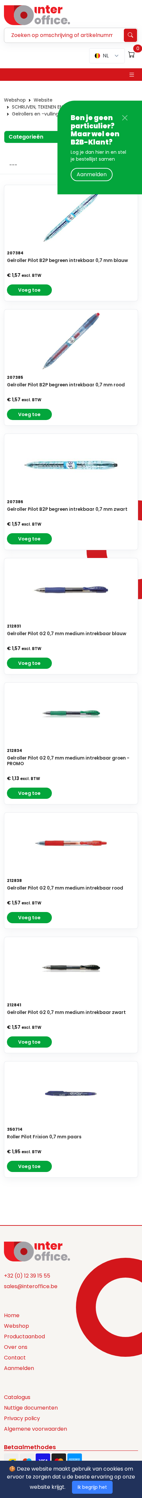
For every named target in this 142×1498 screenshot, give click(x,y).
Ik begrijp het (92, 1487)
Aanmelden (92, 174)
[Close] (125, 118)
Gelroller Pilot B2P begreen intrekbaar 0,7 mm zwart (67, 509)
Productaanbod (24, 1336)
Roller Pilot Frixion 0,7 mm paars (44, 1137)
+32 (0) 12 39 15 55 (27, 1276)
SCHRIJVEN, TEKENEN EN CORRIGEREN (52, 107)
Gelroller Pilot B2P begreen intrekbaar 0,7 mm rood (66, 385)
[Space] (37, 1250)
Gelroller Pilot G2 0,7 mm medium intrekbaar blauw (66, 634)
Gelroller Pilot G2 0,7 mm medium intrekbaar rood (65, 888)
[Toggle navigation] (131, 74)
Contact (15, 1357)
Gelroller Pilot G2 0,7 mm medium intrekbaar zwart (66, 1012)
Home (11, 1315)
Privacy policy (22, 1418)
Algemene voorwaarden (35, 1429)
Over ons (15, 1347)
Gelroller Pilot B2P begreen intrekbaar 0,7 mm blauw (67, 260)
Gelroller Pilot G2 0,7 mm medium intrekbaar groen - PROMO (68, 761)
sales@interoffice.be (30, 1286)
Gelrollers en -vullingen (38, 114)
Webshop (15, 100)
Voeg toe (29, 290)
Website (43, 100)
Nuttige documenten (31, 1408)
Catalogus (17, 1397)
